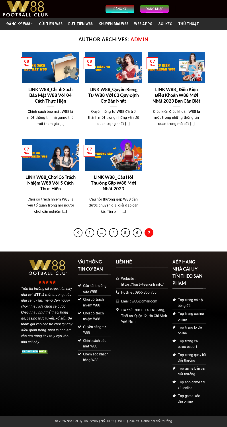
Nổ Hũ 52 (107, 421)
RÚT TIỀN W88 (80, 24)
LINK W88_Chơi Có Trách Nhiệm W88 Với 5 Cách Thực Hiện (50, 182)
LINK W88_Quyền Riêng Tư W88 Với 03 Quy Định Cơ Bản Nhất (113, 95)
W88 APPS (143, 24)
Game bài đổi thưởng (156, 421)
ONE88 (121, 421)
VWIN (94, 421)
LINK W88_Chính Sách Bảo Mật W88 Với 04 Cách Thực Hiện (50, 95)
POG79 (134, 421)
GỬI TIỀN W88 (51, 24)
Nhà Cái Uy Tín (77, 421)
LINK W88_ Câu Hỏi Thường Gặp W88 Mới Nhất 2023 (113, 182)
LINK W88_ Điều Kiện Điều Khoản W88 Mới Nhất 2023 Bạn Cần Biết (176, 95)
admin (140, 39)
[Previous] (78, 232)
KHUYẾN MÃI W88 (113, 24)
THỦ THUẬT (188, 24)
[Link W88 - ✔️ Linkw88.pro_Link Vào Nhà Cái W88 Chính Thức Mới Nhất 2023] (25, 9)
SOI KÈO (165, 24)
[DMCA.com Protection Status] (34, 351)
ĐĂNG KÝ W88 (18, 24)
